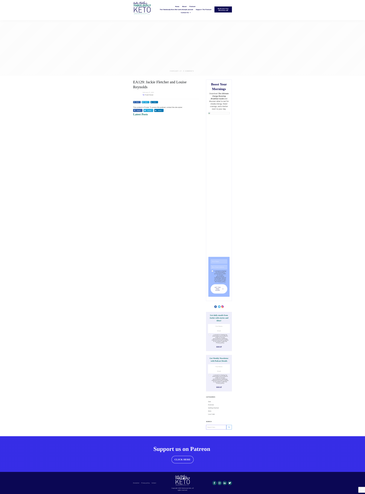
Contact (154, 483)
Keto (209, 411)
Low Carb (211, 414)
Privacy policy (221, 282)
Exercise (211, 405)
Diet (209, 402)
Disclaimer (136, 483)
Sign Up (219, 347)
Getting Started (213, 408)
